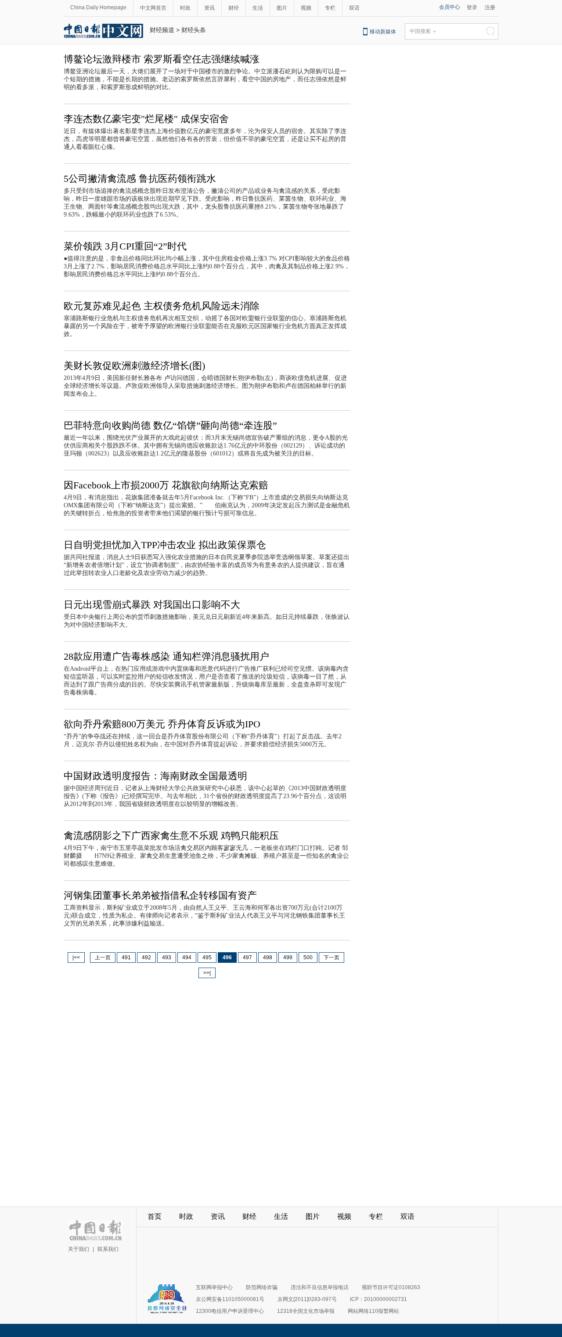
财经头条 (193, 29)
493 (166, 957)
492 (146, 957)
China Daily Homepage (98, 7)
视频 (306, 8)
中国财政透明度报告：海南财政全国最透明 (155, 775)
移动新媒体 (383, 32)
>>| (207, 973)
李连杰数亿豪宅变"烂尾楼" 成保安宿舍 (146, 118)
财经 (233, 8)
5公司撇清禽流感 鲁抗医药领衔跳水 (140, 178)
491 (126, 957)
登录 (472, 7)
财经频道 (162, 29)
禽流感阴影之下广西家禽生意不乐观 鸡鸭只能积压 (171, 835)
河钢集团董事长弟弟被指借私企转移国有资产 (160, 895)
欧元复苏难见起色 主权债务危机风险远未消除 (161, 305)
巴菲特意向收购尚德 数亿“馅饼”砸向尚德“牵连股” (170, 425)
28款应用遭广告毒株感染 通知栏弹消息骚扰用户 (166, 656)
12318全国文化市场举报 (306, 1311)
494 (186, 957)
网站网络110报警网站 (373, 1311)
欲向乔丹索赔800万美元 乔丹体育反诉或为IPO (162, 724)
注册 (490, 7)
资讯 (209, 8)
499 (287, 957)
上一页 (103, 957)
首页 (155, 1216)
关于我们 (78, 1249)
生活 (257, 8)
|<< (76, 957)
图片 (282, 8)
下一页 (331, 957)
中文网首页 (153, 8)
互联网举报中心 (214, 1287)
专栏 (330, 8)
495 (207, 957)
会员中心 (449, 7)
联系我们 (108, 1249)
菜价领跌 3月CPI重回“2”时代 (125, 246)
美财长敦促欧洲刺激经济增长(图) (134, 365)
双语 (354, 8)
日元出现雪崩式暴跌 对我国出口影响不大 (152, 604)
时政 (185, 8)
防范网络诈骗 (261, 1287)
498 (267, 957)
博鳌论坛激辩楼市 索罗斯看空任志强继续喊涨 (161, 59)
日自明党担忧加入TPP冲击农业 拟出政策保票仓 (165, 544)
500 (308, 957)
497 (247, 957)
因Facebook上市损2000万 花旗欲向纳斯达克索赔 (166, 485)
